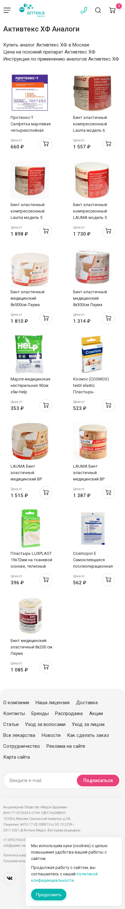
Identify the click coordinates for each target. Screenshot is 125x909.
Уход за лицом (88, 724)
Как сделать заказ (88, 735)
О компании (16, 702)
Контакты (14, 713)
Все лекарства (19, 735)
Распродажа (69, 713)
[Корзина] (112, 10)
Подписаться (98, 780)
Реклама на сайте (65, 746)
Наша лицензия (53, 702)
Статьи (11, 724)
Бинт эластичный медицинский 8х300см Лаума (90, 298)
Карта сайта (16, 757)
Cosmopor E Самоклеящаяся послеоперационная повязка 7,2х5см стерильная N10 (93, 566)
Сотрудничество (21, 746)
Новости (51, 735)
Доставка (87, 702)
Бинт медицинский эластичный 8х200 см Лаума (31, 647)
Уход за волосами (45, 724)
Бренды (40, 713)
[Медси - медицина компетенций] (32, 10)
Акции (96, 713)
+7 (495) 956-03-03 (17, 840)
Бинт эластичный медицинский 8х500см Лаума (28, 298)
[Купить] (45, 144)
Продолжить (49, 894)
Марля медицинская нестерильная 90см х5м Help (30, 385)
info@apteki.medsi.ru (19, 845)
